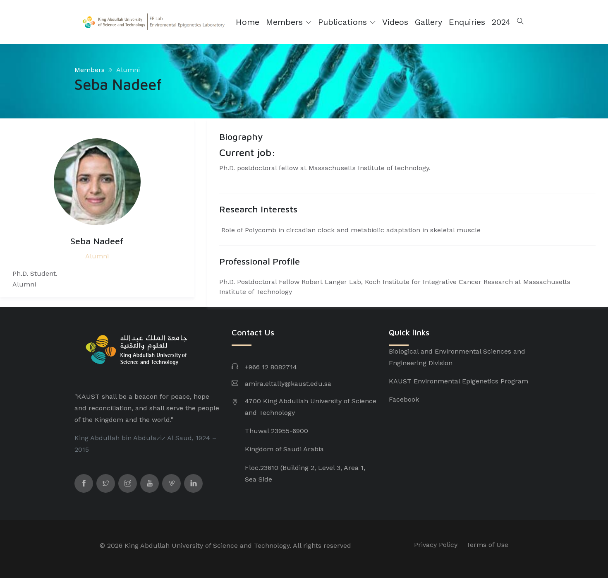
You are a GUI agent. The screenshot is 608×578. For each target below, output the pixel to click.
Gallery (428, 22)
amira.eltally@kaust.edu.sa (288, 384)
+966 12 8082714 (271, 367)
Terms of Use (487, 545)
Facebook (404, 399)
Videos (395, 22)
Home (247, 22)
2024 (501, 22)
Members (286, 22)
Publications (344, 22)
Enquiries (467, 22)
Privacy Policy (435, 545)
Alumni (128, 70)
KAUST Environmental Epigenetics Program (458, 381)
